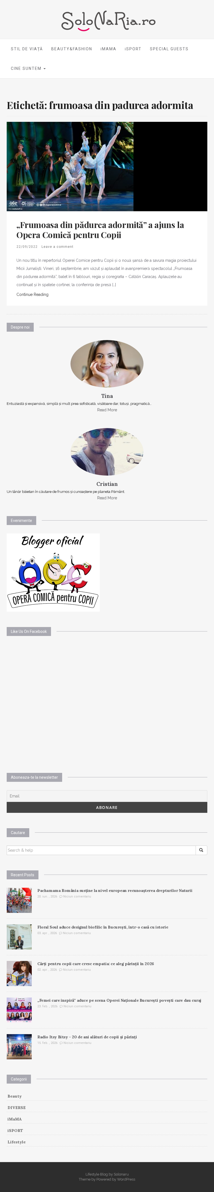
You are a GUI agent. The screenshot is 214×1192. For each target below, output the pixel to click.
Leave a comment (58, 247)
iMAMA (108, 49)
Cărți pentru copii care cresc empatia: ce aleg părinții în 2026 (95, 963)
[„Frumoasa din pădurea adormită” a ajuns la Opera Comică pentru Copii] (70, 166)
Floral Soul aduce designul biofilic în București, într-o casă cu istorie (102, 927)
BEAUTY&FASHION (71, 49)
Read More (107, 410)
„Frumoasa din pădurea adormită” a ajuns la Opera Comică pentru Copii (100, 229)
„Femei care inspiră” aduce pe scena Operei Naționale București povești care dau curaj (119, 1000)
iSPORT (133, 49)
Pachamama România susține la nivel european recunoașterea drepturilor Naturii (114, 890)
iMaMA (15, 1119)
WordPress (126, 1179)
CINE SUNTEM (27, 68)
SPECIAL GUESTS (169, 49)
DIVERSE (17, 1107)
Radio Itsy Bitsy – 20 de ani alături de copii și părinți (87, 1036)
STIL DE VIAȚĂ (27, 49)
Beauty (15, 1096)
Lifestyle (17, 1141)
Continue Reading (32, 294)
